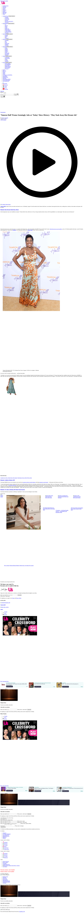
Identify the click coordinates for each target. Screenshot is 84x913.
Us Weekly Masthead (6, 833)
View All (6, 22)
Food (6, 42)
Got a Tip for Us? (6, 81)
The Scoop (2, 825)
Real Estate (7, 43)
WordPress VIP (22, 911)
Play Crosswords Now (4, 681)
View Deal (30, 477)
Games (4, 10)
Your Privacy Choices (16, 865)
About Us (4, 832)
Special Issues (5, 879)
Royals (4, 62)
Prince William (7, 63)
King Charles (7, 67)
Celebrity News (5, 5)
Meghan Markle (8, 66)
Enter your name (3, 821)
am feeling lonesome (12, 485)
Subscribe (4, 78)
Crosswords (7, 57)
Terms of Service (6, 861)
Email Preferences (6, 836)
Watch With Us (8, 29)
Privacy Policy (18, 598)
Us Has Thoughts (8, 31)
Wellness (6, 44)
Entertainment (5, 23)
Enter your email (3, 822)
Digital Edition (5, 77)
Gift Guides (7, 52)
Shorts (4, 14)
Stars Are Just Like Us (9, 21)
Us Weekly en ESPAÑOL (7, 74)
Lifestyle (4, 7)
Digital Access (5, 876)
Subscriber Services (6, 880)
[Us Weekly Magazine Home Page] (3, 3)
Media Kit (4, 837)
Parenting (6, 40)
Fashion (6, 35)
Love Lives (7, 19)
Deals (6, 47)
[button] (42, 93)
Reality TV (7, 28)
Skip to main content (4, 0)
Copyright (4, 863)
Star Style (4, 6)
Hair (6, 37)
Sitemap (4, 838)
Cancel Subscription (6, 80)
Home (6, 51)
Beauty (6, 36)
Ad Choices (5, 866)
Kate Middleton (8, 64)
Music (6, 26)
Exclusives (7, 18)
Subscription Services (7, 79)
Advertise (4, 882)
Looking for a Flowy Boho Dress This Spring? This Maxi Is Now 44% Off (14, 477)
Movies (6, 25)
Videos (4, 72)
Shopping (4, 9)
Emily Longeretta (5, 117)
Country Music (7, 30)
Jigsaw (6, 59)
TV (5, 24)
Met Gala (4, 13)
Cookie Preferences (6, 864)
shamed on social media (43, 482)
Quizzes (6, 60)
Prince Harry (7, 65)
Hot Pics (6, 20)
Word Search (7, 58)
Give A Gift (5, 878)
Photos (4, 71)
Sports (4, 8)
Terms (13, 598)
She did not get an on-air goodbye (56, 229)
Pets (6, 41)
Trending (6, 17)
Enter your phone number (5, 823)
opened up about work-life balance (29, 482)
